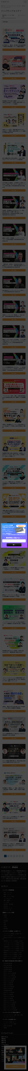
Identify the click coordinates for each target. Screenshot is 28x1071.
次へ (14, 544)
